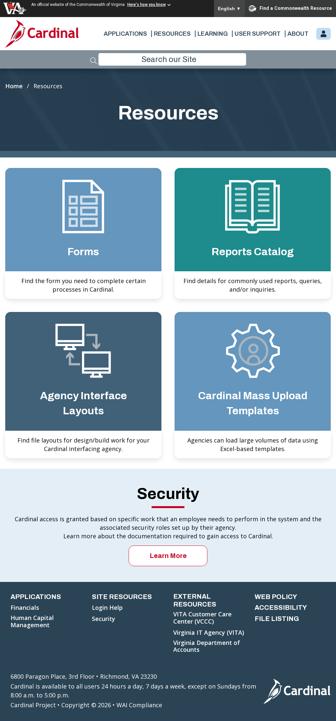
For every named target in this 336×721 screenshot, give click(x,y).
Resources (172, 34)
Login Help (107, 607)
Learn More (168, 555)
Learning (213, 34)
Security (103, 619)
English (229, 8)
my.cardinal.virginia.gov (323, 34)
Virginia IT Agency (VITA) (208, 632)
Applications (125, 34)
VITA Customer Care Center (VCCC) (202, 618)
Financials (24, 607)
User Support (258, 34)
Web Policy (276, 596)
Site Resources (122, 596)
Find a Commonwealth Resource (296, 8)
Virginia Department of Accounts (206, 646)
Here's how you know (146, 4)
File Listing (277, 618)
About (297, 34)
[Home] (42, 34)
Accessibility (281, 607)
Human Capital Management (32, 621)
